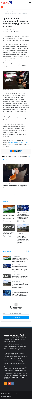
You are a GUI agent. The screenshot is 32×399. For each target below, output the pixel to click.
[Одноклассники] (13, 151)
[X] (17, 151)
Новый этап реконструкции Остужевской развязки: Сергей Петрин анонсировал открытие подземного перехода (23, 238)
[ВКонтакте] (11, 151)
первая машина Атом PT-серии (18, 142)
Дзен (28, 156)
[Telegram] (21, 151)
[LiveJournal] (19, 151)
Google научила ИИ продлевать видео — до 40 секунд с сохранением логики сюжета (20, 294)
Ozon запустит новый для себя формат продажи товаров (17, 7)
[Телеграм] (9, 383)
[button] (14, 194)
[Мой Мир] (15, 151)
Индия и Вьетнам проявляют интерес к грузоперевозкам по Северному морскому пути (8, 216)
